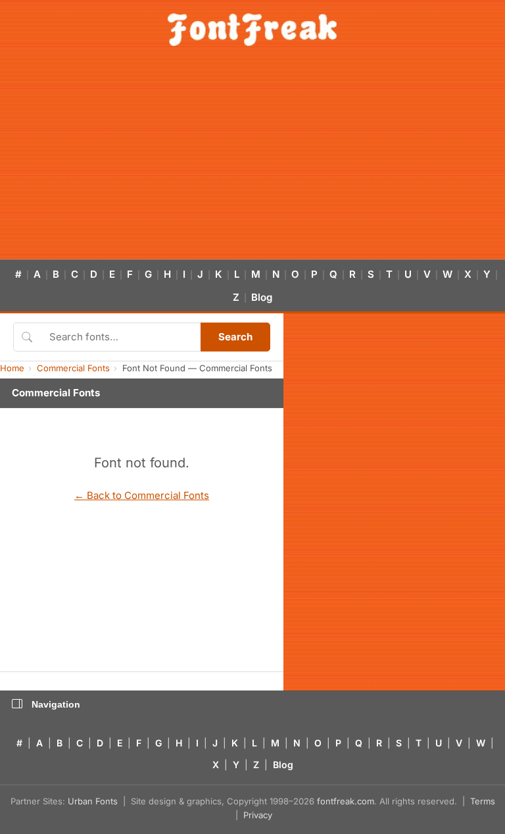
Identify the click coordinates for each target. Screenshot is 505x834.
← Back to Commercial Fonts (141, 495)
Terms (482, 801)
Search (235, 336)
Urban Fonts (93, 801)
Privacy (257, 815)
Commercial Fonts (73, 368)
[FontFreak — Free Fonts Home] (252, 29)
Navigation (56, 704)
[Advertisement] (252, 160)
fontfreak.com (345, 801)
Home (12, 368)
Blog (261, 297)
